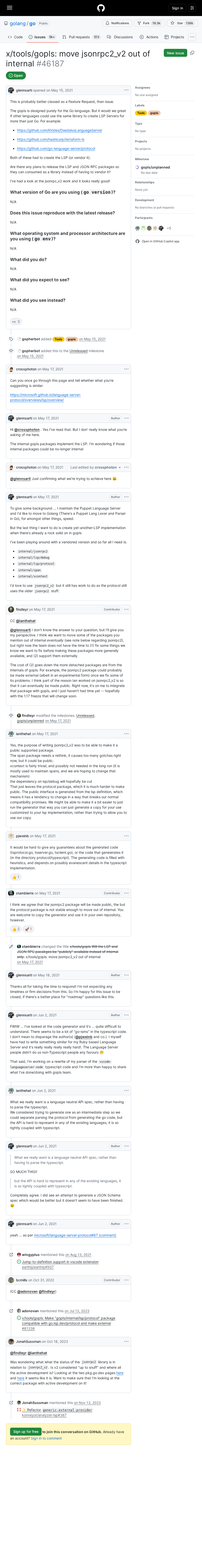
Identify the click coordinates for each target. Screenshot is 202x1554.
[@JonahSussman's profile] (11, 1342)
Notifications (120, 23)
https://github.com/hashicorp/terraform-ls (50, 139)
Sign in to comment (46, 1438)
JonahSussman (28, 1341)
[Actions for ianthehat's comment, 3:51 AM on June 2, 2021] (126, 1090)
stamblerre (25, 893)
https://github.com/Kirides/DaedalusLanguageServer (59, 130)
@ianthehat (25, 621)
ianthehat (23, 734)
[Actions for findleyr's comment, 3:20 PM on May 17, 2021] (126, 609)
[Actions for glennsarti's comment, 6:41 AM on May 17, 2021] (126, 418)
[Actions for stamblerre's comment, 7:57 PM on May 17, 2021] (126, 893)
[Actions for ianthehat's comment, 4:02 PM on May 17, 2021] (126, 733)
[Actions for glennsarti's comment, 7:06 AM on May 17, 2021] (126, 496)
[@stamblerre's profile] (11, 893)
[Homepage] (101, 8)
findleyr (22, 609)
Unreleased (78, 351)
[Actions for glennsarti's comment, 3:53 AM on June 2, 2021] (126, 1146)
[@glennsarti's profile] (11, 90)
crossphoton (26, 369)
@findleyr (47, 1291)
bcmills (21, 1280)
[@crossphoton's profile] (11, 369)
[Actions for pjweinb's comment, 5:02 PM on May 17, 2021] (126, 836)
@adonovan (27, 1291)
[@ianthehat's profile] (11, 734)
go (32, 23)
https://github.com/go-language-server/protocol (56, 148)
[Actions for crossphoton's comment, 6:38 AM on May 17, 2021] (126, 369)
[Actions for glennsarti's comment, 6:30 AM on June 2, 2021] (126, 1223)
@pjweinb (83, 1037)
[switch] (16, 321)
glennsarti (24, 90)
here (119, 1373)
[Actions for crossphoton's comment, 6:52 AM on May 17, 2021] (126, 467)
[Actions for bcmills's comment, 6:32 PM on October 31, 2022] (126, 1280)
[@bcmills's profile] (11, 1280)
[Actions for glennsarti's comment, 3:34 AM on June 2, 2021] (126, 1015)
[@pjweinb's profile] (11, 836)
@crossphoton (27, 429)
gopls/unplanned (30, 721)
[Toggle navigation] (9, 7)
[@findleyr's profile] (11, 609)
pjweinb (22, 836)
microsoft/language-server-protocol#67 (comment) (75, 1235)
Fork (151, 23)
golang (18, 23)
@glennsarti (20, 478)
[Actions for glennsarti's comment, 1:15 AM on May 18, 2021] (126, 975)
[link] (28, 338)
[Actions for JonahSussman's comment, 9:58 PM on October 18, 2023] (126, 1341)
